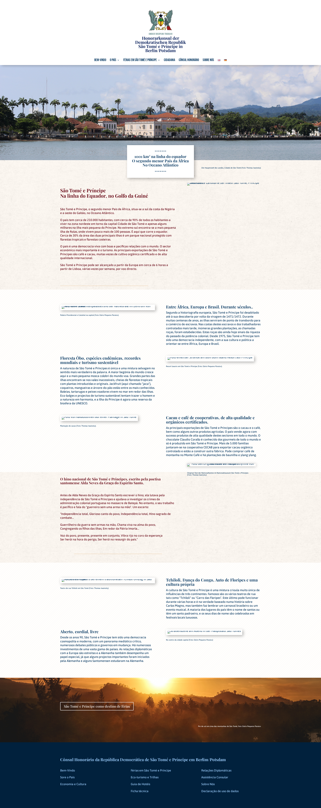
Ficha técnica (139, 791)
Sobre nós (208, 60)
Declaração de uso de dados (220, 791)
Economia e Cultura (73, 784)
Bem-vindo (100, 60)
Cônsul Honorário (189, 60)
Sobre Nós (208, 784)
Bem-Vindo (67, 770)
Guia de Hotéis (140, 784)
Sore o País (67, 777)
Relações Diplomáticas (216, 770)
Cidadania (169, 60)
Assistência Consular (214, 777)
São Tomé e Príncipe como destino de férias (97, 706)
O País (113, 60)
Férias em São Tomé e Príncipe (140, 60)
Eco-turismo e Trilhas (144, 777)
